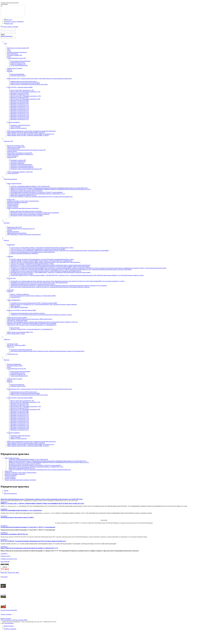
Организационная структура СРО (16, 58)
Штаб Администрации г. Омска (16, 333)
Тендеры (9, 230)
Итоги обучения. (15, 327)
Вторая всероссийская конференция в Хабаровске (24, 253)
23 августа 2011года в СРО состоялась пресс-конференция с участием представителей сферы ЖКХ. (38, 249)
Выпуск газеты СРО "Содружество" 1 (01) (22, 90)
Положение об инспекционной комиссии (21, 167)
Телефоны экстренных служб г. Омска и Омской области (23, 201)
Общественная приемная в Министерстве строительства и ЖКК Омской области (29, 319)
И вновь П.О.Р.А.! (15, 297)
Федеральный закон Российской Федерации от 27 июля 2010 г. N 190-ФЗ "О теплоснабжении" (36, 192)
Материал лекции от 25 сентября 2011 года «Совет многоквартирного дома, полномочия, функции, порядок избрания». (43, 304)
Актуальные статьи (12, 343)
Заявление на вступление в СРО (16, 147)
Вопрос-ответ (9, 23)
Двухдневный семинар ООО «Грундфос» (21, 274)
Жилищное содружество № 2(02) (19, 93)
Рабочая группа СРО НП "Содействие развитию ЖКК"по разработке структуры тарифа (31, 323)
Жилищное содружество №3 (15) (19, 110)
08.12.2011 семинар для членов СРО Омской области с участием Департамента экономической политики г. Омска (42, 259)
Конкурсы (10, 291)
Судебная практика (12, 205)
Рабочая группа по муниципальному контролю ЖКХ (25, 83)
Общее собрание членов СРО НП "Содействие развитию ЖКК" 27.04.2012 (28, 135)
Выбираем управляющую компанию (17, 202)
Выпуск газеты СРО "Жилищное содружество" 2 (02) (25, 91)
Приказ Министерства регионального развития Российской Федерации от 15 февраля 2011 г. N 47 (37, 193)
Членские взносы (12, 151)
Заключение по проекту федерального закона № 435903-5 (26, 190)
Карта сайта (8, 19)
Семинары (10, 256)
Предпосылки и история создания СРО (18, 48)
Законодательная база (13, 204)
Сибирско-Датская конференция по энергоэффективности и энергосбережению (32, 252)
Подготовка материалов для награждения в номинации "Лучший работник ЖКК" (33, 295)
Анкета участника (15, 126)
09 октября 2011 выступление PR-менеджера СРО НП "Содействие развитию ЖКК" (33, 303)
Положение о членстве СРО (18, 160)
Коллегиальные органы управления (20, 61)
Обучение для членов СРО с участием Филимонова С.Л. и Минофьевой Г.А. (31, 329)
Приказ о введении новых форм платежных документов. (23, 208)
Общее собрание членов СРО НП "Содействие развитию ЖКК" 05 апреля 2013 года (30, 134)
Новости (9, 69)
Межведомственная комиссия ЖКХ (17, 317)
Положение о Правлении (17, 163)
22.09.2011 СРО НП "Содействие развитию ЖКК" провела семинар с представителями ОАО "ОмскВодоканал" (41, 260)
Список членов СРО (13, 155)
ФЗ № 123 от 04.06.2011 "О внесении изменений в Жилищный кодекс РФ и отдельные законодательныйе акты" (41, 196)
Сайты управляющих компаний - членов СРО (20, 171)
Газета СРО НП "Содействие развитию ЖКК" (20, 87)
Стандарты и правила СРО (14, 55)
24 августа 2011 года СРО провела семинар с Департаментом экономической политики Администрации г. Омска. (42, 247)
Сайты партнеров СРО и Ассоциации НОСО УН (21, 228)
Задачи (9, 51)
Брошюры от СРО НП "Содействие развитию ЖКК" (21, 310)
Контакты (10, 71)
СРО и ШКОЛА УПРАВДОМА (19, 307)
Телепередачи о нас (12, 354)
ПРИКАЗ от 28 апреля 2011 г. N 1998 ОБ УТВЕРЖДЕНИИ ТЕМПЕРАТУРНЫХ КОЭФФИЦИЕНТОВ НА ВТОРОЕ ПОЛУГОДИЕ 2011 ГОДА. (50, 189)
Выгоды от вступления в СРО (15, 145)
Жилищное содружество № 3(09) (19, 102)
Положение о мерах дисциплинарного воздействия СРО (26, 169)
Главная (6, 490)
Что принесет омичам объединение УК (21, 349)
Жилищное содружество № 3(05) (19, 97)
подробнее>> (4, 502)
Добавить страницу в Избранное (14, 21)
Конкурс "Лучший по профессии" (19, 294)
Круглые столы (11, 278)
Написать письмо (9, 626)
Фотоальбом (4, 576)
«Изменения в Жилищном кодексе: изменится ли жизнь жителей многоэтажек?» (32, 284)
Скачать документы (6, 614)
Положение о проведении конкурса (20, 125)
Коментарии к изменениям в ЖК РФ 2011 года (23, 195)
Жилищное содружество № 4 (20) (19, 118)
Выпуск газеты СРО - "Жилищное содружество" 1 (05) (25, 96)
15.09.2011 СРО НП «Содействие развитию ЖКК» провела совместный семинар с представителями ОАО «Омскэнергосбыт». (45, 262)
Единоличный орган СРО (17, 62)
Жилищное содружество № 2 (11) (19, 104)
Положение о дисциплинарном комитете (21, 166)
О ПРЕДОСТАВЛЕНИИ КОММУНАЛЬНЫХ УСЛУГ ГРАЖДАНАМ (29, 186)
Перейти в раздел (5, 556)
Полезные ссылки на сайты (18, 75)
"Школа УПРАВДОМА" (14, 300)
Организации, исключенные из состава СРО (19, 153)
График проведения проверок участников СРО (20, 154)
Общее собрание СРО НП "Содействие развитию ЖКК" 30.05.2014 (26, 132)
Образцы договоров (12, 206)
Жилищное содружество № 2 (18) (19, 115)
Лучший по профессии (13, 122)
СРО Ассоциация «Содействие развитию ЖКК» (14, 620)
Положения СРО (11, 157)
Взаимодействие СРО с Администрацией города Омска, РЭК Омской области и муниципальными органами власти (39, 78)
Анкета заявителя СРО (13, 148)
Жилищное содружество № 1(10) (19, 103)
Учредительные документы (14, 68)
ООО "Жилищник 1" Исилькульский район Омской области (24, 234)
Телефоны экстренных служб (9, 558)
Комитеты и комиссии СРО (18, 64)
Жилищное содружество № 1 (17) (19, 113)
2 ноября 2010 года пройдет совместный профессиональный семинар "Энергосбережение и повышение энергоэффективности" (45, 271)
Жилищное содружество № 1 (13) (19, 107)
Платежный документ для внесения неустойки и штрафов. (26, 215)
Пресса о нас (10, 346)
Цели (8, 49)
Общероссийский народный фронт (17, 233)
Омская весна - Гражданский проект (17, 320)
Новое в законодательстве (14, 183)
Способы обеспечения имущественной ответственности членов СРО (26, 150)
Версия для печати (6, 618)
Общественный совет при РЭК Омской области (23, 81)
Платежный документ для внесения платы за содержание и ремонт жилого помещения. (34, 212)
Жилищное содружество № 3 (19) (19, 116)
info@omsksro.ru (9, 623)
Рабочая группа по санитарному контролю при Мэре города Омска (29, 84)
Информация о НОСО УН (14, 227)
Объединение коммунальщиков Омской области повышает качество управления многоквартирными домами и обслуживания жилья (47, 351)
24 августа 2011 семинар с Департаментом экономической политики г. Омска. (32, 263)
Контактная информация (17, 74)
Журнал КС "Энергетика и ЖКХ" (16, 345)
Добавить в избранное (10, 629)
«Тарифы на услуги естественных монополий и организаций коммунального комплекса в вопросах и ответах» (41, 314)
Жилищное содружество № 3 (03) (19, 94)
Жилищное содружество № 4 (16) (19, 112)
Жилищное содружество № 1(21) (19, 119)
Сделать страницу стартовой (10, 26)
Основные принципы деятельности (17, 52)
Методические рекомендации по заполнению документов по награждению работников (31, 131)
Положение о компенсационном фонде (21, 164)
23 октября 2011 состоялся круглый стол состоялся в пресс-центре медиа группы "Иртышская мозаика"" (39, 282)
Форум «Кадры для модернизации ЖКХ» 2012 (20, 332)
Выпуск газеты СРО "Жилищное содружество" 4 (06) (25, 99)
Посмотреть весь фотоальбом (9, 610)
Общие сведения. (15, 306)
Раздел (9, 56)
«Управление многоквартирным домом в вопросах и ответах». (27, 313)
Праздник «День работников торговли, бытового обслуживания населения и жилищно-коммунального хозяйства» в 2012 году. (42, 322)
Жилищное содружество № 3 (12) (19, 106)
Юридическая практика (10, 493)
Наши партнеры (5, 561)
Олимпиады (10, 290)
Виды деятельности (12, 53)
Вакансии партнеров (13, 231)
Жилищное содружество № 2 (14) (19, 109)
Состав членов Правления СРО (19, 65)
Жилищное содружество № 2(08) (19, 100)
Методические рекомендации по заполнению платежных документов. (29, 214)
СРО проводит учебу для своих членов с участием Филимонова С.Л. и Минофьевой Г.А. (32, 325)
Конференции (11, 244)
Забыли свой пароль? (6, 36)
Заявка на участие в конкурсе (18, 128)
